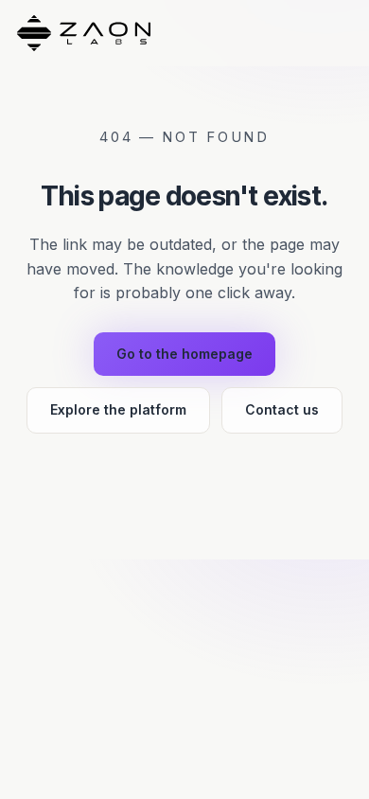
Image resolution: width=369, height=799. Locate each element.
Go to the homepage (184, 354)
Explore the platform (118, 409)
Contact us (282, 409)
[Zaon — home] (83, 33)
